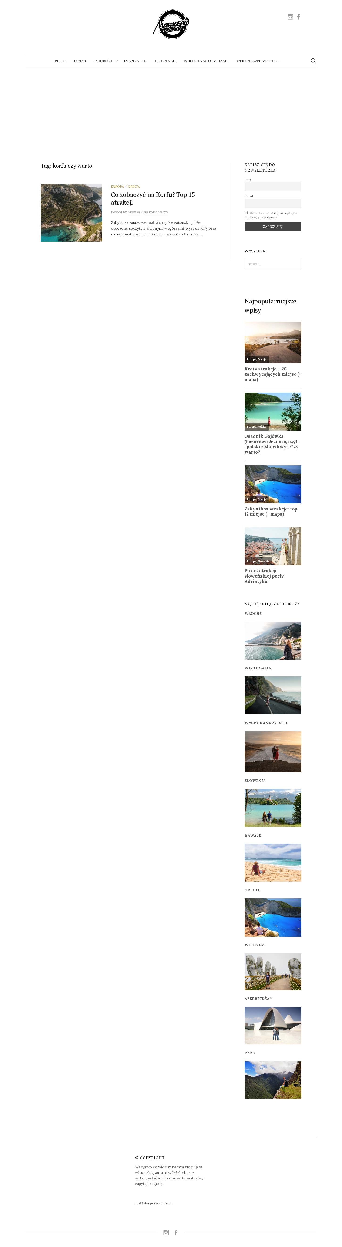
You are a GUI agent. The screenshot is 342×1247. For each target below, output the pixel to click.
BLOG (60, 61)
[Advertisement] (171, 110)
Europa (117, 186)
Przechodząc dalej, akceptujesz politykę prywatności (272, 215)
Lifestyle (165, 61)
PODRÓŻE (103, 61)
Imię (248, 179)
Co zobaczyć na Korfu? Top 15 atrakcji (153, 199)
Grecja (134, 186)
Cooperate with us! (258, 61)
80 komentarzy (156, 212)
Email (249, 196)
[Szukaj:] (314, 61)
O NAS (80, 61)
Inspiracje (135, 61)
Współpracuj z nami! (206, 61)
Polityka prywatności (153, 1203)
